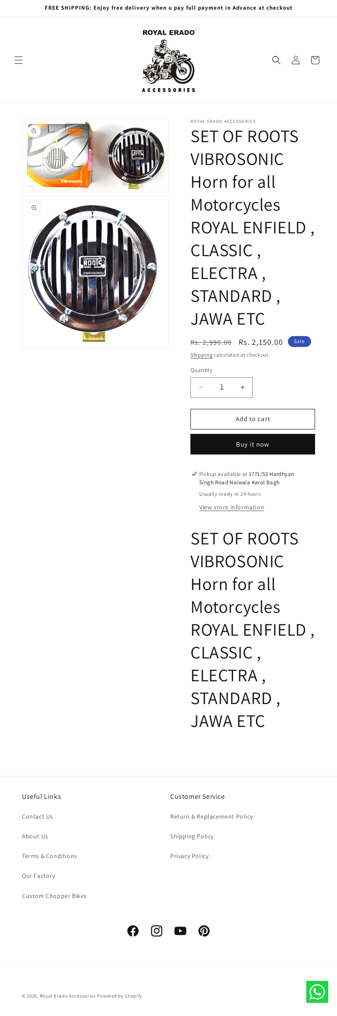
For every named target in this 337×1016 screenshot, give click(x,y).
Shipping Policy (192, 836)
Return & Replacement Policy (211, 816)
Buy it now (252, 444)
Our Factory (38, 876)
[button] (18, 60)
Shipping (201, 354)
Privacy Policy (189, 856)
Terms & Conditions (49, 856)
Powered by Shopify (119, 996)
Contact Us (37, 816)
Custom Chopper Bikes (54, 896)
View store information (231, 507)
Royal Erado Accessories (68, 996)
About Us (35, 836)
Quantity (201, 370)
